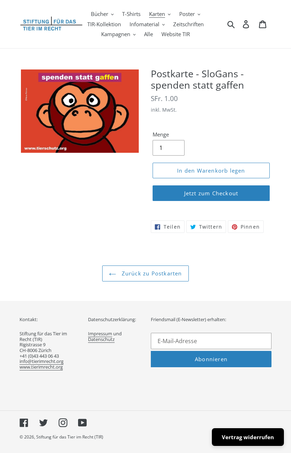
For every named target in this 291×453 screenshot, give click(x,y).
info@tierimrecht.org (42, 361)
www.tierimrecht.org (41, 367)
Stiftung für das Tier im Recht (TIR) (69, 437)
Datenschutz (101, 339)
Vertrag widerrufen (248, 437)
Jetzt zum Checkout (211, 193)
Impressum (100, 333)
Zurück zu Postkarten (151, 273)
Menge (161, 134)
